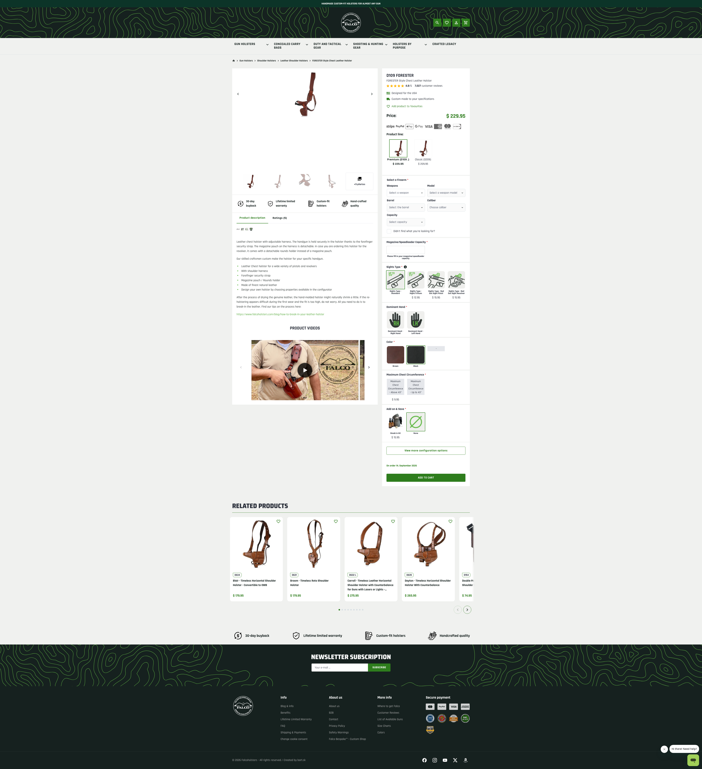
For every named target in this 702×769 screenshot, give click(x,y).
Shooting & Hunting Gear (368, 46)
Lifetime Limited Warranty (296, 719)
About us (334, 706)
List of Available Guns (390, 719)
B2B (331, 713)
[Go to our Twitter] (455, 760)
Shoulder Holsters (266, 60)
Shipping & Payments (293, 732)
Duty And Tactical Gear (327, 46)
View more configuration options (426, 451)
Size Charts (384, 726)
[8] (360, 609)
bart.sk (301, 760)
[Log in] (456, 23)
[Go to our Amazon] (465, 760)
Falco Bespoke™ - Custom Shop (347, 739)
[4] (348, 609)
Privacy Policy (337, 726)
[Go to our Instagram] (434, 760)
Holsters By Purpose (402, 46)
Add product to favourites (407, 106)
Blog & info (287, 706)
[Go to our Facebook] (424, 760)
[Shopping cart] (466, 23)
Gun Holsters (244, 44)
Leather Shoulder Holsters (294, 60)
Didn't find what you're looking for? (414, 231)
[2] (342, 609)
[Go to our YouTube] (445, 760)
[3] (345, 609)
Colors (381, 732)
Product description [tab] (252, 218)
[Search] (437, 23)
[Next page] (467, 610)
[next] (371, 94)
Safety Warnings (339, 732)
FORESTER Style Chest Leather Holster (332, 60)
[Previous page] (458, 610)
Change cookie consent (294, 739)
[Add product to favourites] (278, 521)
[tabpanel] (305, 312)
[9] (362, 609)
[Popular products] (447, 23)
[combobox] (406, 193)
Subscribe (379, 667)
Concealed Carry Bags (287, 46)
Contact (333, 719)
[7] (357, 609)
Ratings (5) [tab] (280, 218)
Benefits (285, 713)
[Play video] (305, 370)
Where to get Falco (388, 706)
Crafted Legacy (444, 44)
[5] (351, 609)
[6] (354, 609)
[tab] (303, 397)
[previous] (238, 94)
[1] (339, 609)
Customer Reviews (388, 713)
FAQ (283, 726)
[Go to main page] (233, 60)
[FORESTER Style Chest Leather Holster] (250, 181)
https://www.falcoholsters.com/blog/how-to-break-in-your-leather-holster (280, 314)
